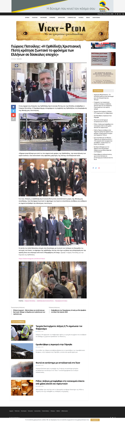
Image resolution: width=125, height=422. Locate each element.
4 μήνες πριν (39, 331)
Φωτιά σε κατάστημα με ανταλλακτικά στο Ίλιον (58, 363)
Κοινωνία (52, 17)
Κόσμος (81, 17)
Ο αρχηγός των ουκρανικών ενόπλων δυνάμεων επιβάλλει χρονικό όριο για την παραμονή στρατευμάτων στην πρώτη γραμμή (103, 106)
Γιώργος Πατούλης (30, 300)
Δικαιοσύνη (61, 17)
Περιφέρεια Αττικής (61, 300)
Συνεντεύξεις (72, 17)
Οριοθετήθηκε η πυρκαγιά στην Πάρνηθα (54, 344)
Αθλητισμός (96, 17)
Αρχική (27, 17)
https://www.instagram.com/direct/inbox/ (32, 259)
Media (88, 17)
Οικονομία (43, 17)
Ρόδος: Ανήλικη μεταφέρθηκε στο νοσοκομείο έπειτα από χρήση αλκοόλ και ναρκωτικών (103, 125)
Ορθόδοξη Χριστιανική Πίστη (45, 300)
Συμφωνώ (95, 419)
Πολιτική (35, 17)
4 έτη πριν (13, 59)
